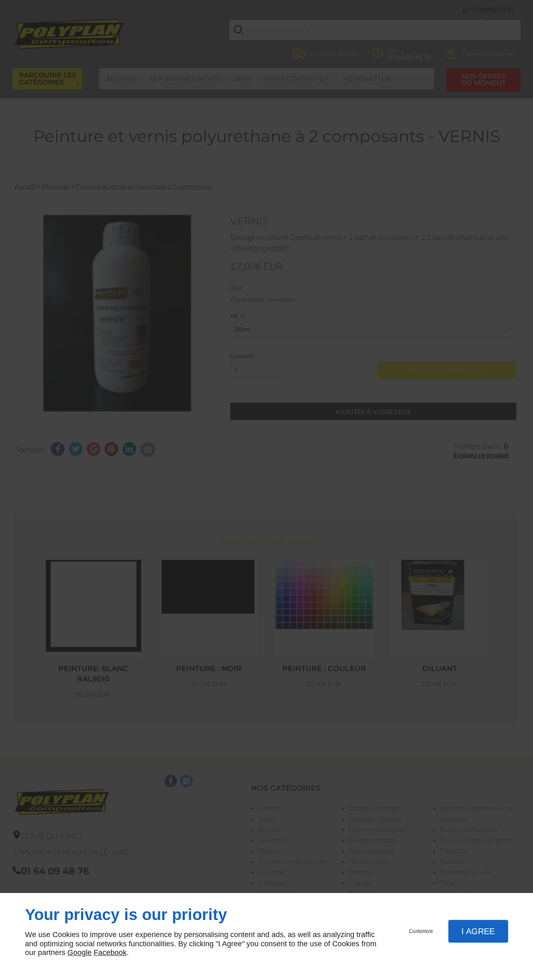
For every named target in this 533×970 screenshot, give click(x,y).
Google (79, 952)
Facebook (110, 952)
